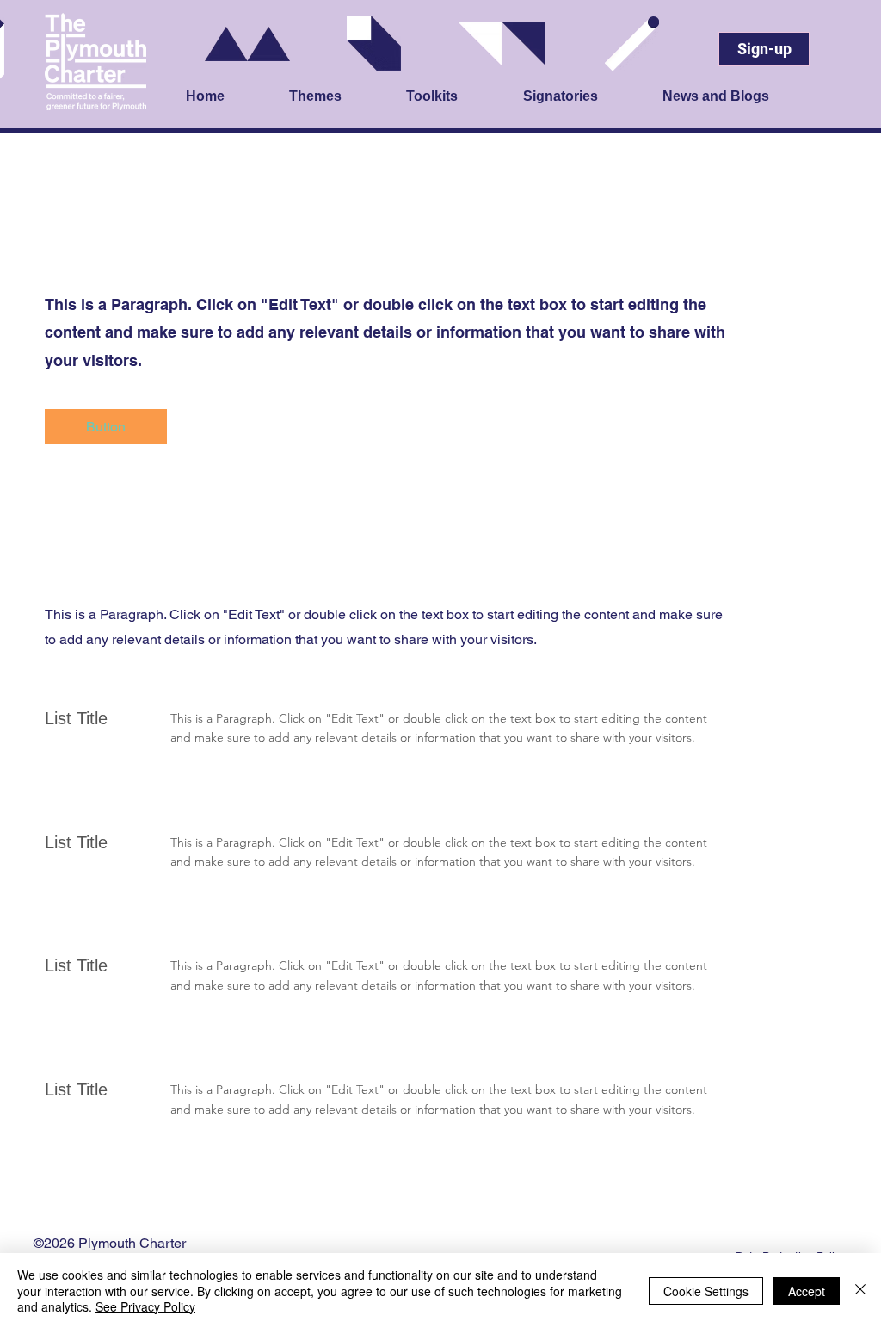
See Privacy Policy (145, 1306)
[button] (339, 97)
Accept (806, 1291)
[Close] (860, 1290)
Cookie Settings (706, 1291)
